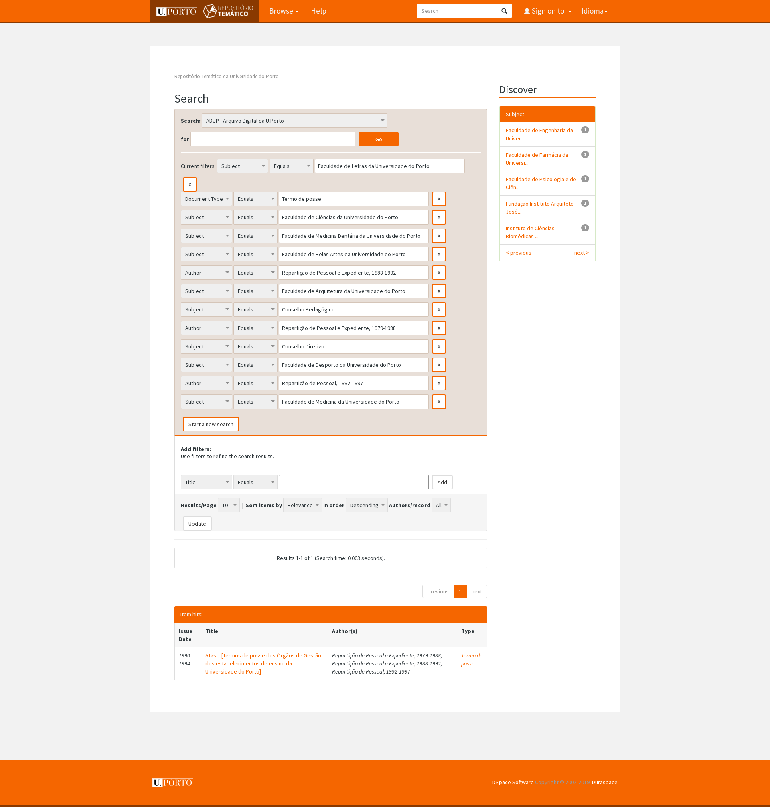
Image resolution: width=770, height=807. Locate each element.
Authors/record (409, 505)
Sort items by (264, 505)
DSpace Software (513, 782)
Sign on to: (548, 11)
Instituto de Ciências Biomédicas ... (530, 232)
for (185, 139)
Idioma (593, 11)
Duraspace (605, 782)
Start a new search (210, 424)
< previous (518, 252)
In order (333, 505)
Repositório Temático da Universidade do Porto (226, 76)
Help (318, 11)
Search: (191, 120)
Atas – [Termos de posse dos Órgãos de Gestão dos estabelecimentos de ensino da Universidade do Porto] (263, 663)
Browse (282, 11)
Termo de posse (471, 659)
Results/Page (199, 505)
